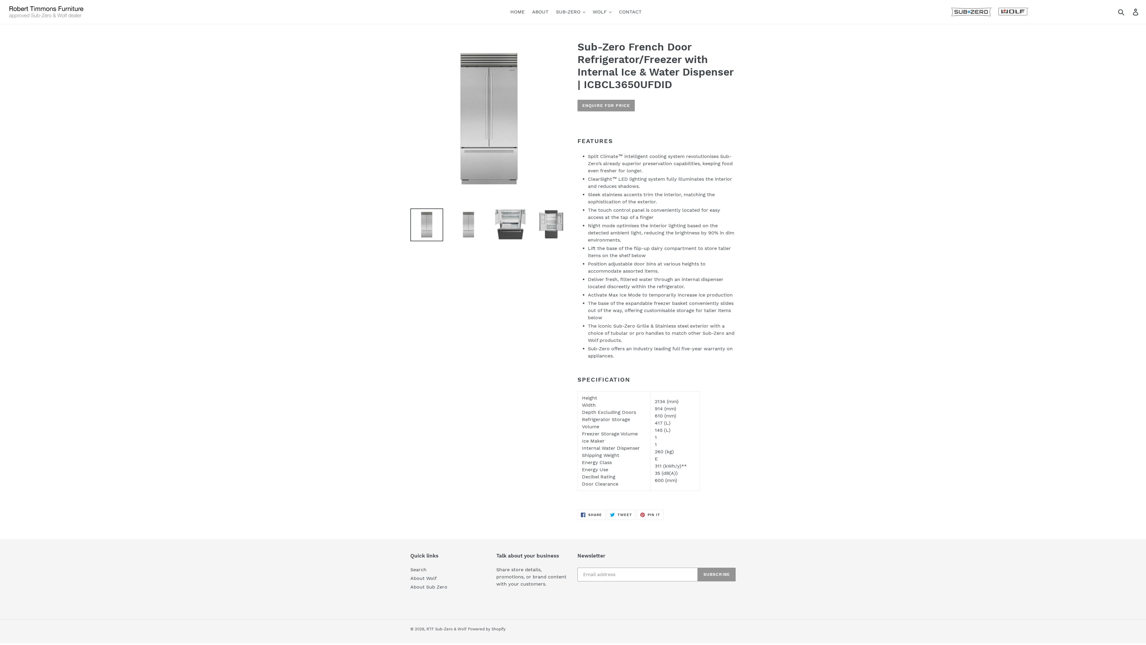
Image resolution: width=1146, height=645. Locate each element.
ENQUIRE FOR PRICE (606, 105)
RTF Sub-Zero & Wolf (446, 629)
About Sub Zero (428, 587)
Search (418, 569)
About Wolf (423, 578)
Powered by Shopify (487, 629)
